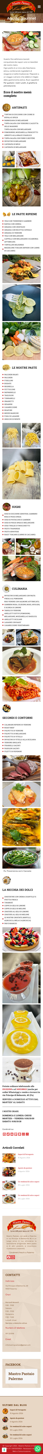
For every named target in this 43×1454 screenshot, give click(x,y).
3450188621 (21, 1089)
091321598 (7, 1089)
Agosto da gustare (25, 1168)
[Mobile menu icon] (39, 6)
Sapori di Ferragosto (26, 1154)
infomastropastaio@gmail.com (17, 1345)
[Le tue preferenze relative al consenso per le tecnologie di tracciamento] (4, 1450)
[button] (37, 1448)
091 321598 (9, 1334)
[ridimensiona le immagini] (9, 1158)
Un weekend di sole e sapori (28, 1181)
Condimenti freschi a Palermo (21, 1253)
